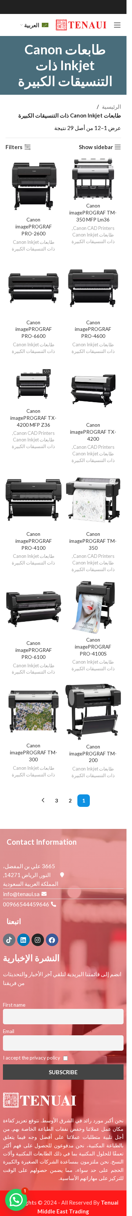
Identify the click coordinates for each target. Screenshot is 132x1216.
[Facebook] (52, 940)
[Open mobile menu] (117, 25)
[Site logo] (81, 24)
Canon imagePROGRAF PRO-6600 (33, 329)
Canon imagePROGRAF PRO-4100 (33, 541)
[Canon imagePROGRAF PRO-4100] (34, 500)
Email (8, 1031)
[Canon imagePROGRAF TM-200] (93, 711)
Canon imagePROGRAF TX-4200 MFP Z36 (33, 418)
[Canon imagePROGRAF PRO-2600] (34, 186)
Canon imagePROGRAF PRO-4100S (93, 647)
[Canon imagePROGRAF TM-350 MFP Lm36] (93, 179)
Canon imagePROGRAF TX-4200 (93, 432)
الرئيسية (111, 106)
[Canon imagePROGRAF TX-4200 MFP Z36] (34, 384)
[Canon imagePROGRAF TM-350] (93, 500)
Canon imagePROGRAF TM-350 (93, 541)
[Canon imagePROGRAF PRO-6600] (34, 288)
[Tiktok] (9, 940)
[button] (16, 1200)
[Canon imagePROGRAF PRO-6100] (34, 609)
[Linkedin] (23, 940)
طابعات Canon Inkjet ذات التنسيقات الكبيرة (93, 238)
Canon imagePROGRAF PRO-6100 (33, 650)
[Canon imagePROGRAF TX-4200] (93, 391)
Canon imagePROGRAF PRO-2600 (33, 227)
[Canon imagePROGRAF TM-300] (34, 711)
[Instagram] (38, 940)
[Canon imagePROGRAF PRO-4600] (93, 288)
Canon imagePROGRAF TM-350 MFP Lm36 (93, 213)
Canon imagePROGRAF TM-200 (93, 754)
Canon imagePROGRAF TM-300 (33, 752)
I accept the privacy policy (32, 1058)
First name (14, 1005)
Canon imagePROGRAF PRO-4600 (93, 329)
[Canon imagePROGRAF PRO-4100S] (93, 607)
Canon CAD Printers (93, 228)
